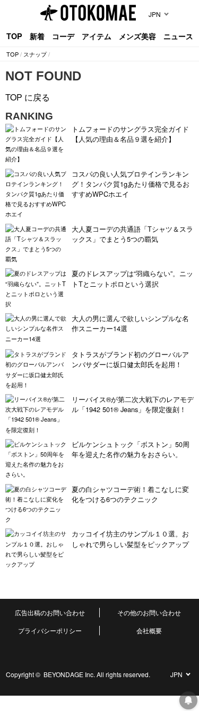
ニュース (178, 36)
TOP (14, 36)
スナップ (35, 54)
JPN (155, 14)
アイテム (96, 36)
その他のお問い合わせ (149, 612)
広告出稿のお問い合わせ (50, 612)
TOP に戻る (27, 97)
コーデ (63, 36)
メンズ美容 (137, 36)
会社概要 (149, 630)
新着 (37, 36)
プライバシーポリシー (50, 630)
